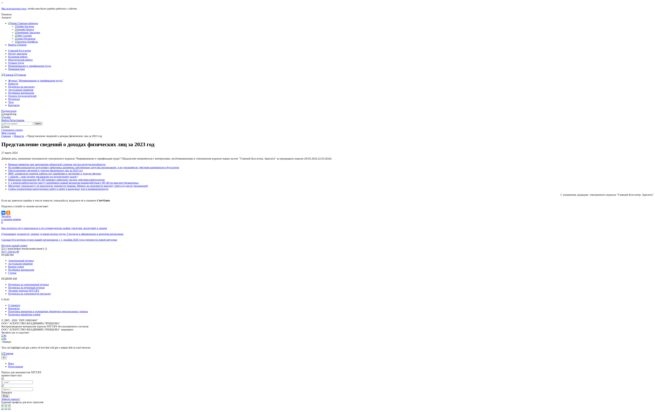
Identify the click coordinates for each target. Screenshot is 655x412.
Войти (5, 120)
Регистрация (17, 120)
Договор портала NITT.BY (23, 290)
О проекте (14, 305)
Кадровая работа (17, 56)
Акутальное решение (20, 263)
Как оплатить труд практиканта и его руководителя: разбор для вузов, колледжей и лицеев (54, 228)
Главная (6, 136)
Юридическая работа (20, 59)
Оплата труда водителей (22, 96)
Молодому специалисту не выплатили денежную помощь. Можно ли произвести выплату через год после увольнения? (78, 185)
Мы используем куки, (14, 8)
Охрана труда (16, 62)
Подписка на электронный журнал (28, 284)
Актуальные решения (20, 89)
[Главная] (13, 74)
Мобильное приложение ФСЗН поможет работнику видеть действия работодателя (56, 179)
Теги (11, 102)
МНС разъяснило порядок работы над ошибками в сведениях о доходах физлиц (54, 173)
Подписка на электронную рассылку (29, 293)
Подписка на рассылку (21, 86)
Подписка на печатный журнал (26, 287)
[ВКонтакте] (3, 213)
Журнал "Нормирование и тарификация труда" (35, 80)
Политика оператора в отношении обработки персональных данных (48, 311)
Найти (38, 123)
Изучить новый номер (14, 245)
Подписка (14, 99)
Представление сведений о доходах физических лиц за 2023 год (45, 170)
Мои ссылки (8, 133)
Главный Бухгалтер (19, 50)
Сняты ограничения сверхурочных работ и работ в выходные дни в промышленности (58, 188)
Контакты (14, 105)
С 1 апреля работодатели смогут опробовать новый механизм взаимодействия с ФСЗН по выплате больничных (73, 182)
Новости (13, 83)
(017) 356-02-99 (10, 251)
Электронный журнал (21, 260)
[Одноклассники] (8, 213)
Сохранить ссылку (12, 129)
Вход (11, 363)
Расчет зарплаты (17, 53)
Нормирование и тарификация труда (29, 65)
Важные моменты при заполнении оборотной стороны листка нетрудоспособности (57, 164)
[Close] (4, 357)
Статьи (12, 272)
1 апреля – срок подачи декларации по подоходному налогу (43, 176)
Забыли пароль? (10, 399)
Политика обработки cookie (24, 314)
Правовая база (16, 69)
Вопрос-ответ (16, 266)
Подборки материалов (21, 92)
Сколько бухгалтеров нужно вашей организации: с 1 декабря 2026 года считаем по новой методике (59, 239)
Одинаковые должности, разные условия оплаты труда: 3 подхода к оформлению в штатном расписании (62, 234)
